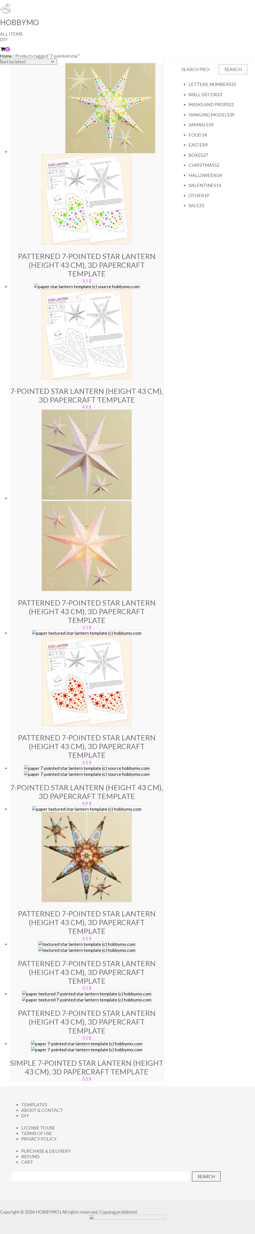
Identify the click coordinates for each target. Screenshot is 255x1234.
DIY (4, 39)
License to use (38, 1128)
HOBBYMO (19, 22)
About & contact (42, 1110)
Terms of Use (36, 1133)
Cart (27, 1162)
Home (6, 56)
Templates (34, 1104)
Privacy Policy (39, 1139)
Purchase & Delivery (46, 1151)
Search (233, 69)
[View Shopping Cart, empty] (6, 49)
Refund (30, 1156)
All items (11, 34)
